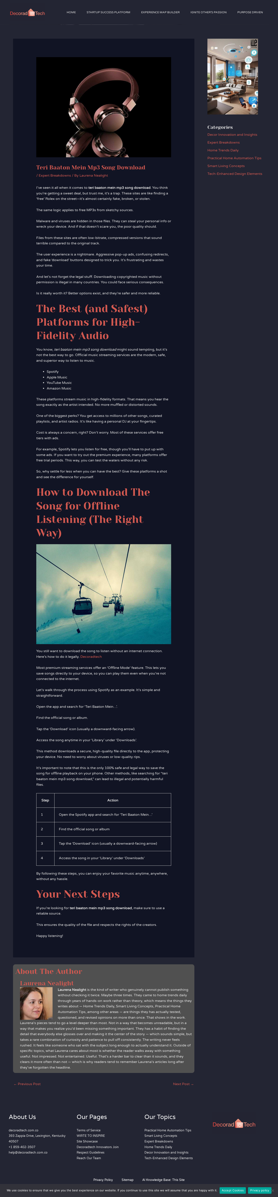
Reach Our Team (89, 1158)
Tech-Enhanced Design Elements (234, 174)
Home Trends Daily (223, 150)
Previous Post (27, 1084)
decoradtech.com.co (23, 1130)
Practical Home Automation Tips (234, 158)
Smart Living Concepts (226, 166)
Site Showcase (87, 1141)
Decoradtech (91, 657)
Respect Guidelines (90, 1152)
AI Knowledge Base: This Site (163, 1180)
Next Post (183, 1084)
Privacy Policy (103, 1180)
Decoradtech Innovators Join (98, 1147)
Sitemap (128, 1180)
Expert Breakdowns (55, 175)
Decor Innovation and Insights (232, 135)
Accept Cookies (233, 1190)
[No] (272, 1190)
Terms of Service (89, 1130)
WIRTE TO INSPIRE (91, 1136)
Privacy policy (259, 1190)
